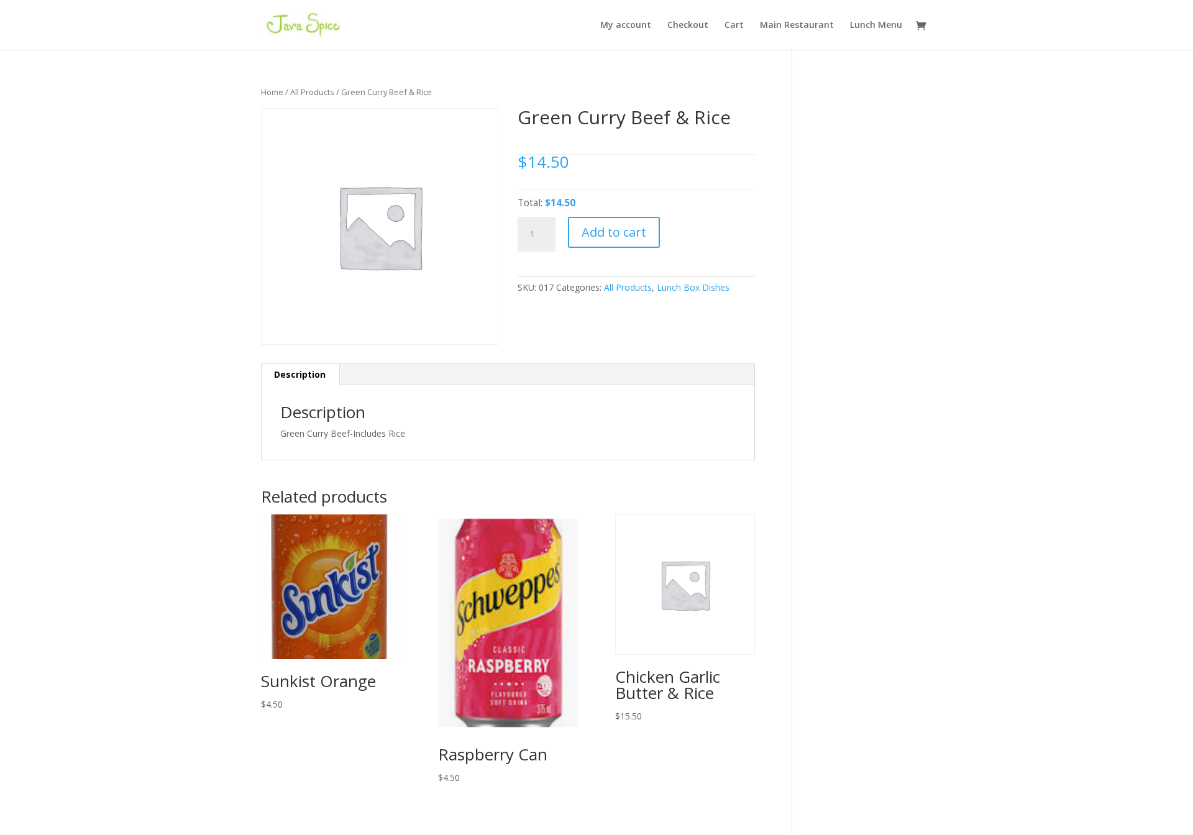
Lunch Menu (876, 25)
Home (272, 92)
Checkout (687, 25)
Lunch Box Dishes (693, 287)
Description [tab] (300, 374)
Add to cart (614, 232)
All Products (312, 92)
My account (625, 25)
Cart (734, 25)
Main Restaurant (797, 25)
